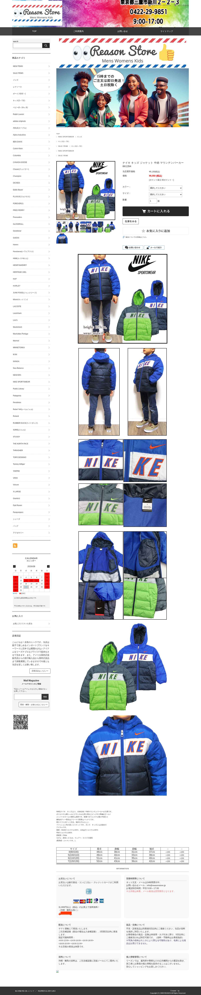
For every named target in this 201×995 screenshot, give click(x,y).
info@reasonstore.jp (156, 885)
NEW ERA (17, 375)
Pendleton (17, 402)
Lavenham (17, 313)
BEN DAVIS (17, 142)
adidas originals (19, 121)
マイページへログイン (161, 5)
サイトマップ (167, 31)
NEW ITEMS (18, 66)
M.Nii (15, 354)
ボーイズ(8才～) (19, 94)
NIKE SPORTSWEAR (66, 137)
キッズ (79, 137)
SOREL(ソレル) (19, 430)
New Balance (18, 368)
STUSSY (16, 437)
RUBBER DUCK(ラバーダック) (25, 423)
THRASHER (18, 450)
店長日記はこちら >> (40, 671)
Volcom (16, 485)
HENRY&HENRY (20, 265)
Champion (17, 176)
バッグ (15, 526)
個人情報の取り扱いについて (24, 991)
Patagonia (17, 396)
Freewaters (17, 217)
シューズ (16, 519)
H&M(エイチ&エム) (20, 258)
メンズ (15, 80)
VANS (15, 478)
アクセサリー (18, 533)
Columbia (17, 155)
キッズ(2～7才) (63, 141)
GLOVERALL (18, 224)
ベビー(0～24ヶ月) (20, 107)
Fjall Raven (17, 505)
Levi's (15, 320)
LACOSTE (17, 306)
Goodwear (17, 231)
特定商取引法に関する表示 (47, 991)
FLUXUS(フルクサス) (21, 197)
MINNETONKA (19, 347)
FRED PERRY (18, 210)
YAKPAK (16, 471)
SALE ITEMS (63, 146)
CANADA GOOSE (20, 162)
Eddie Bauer (18, 190)
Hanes (15, 245)
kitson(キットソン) (20, 299)
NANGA (16, 361)
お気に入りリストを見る (22, 624)
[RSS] (15, 546)
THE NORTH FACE (20, 444)
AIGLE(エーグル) (19, 128)
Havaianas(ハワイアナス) (23, 251)
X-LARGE (17, 492)
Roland (16, 416)
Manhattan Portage (20, 334)
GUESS (16, 238)
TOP (34, 31)
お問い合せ (122, 31)
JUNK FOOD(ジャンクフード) (25, 293)
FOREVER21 (18, 203)
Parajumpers (18, 512)
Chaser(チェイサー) (21, 169)
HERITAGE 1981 (19, 272)
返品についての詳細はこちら (136, 237)
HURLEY (16, 286)
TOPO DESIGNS (19, 457)
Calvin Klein (18, 149)
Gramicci (16, 498)
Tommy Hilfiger (19, 464)
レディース (17, 87)
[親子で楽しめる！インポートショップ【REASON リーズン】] (37, 25)
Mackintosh (17, 327)
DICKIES (16, 183)
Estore (183, 991)
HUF (15, 279)
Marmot (16, 341)
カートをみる (183, 5)
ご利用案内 (78, 31)
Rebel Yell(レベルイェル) (23, 409)
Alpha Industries (19, 135)
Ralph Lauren (18, 114)
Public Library (18, 389)
